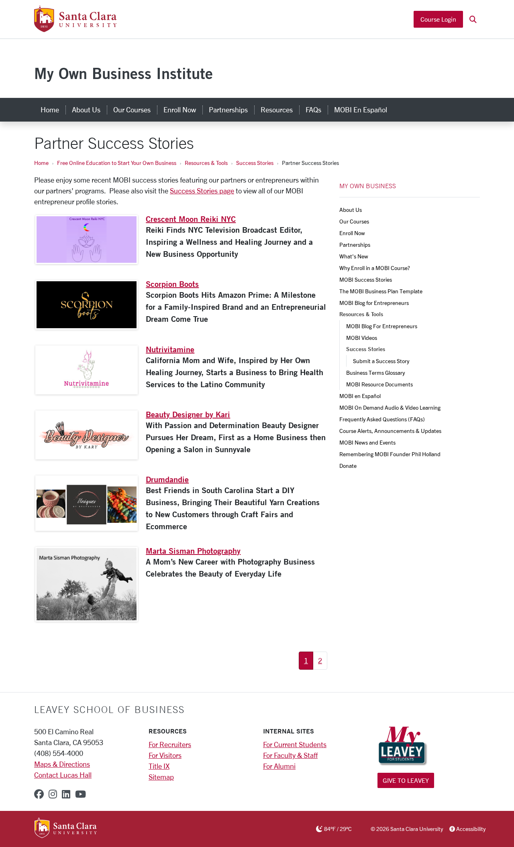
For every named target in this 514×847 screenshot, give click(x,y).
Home (50, 110)
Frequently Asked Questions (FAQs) (382, 419)
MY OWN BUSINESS (367, 186)
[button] (473, 19)
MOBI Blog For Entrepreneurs (381, 326)
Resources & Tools (206, 162)
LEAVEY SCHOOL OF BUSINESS (109, 709)
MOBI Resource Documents (379, 384)
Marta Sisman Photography (193, 551)
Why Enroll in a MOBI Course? (374, 267)
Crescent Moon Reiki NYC (191, 219)
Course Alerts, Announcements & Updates (390, 430)
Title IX (159, 766)
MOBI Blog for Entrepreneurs (374, 302)
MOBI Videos (361, 337)
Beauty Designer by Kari (188, 414)
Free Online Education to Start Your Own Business (116, 162)
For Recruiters (170, 744)
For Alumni (279, 766)
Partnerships (228, 110)
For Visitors (165, 755)
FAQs (313, 110)
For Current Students (294, 744)
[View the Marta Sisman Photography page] (86, 584)
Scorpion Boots (172, 284)
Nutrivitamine (170, 349)
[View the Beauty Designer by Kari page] (86, 434)
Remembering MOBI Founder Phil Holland (390, 454)
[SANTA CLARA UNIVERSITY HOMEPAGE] (66, 828)
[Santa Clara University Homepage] (75, 29)
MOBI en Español (360, 110)
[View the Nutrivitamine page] (86, 369)
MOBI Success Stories (365, 279)
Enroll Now (179, 110)
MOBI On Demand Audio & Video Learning (390, 407)
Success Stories (254, 162)
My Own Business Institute (123, 73)
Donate (348, 465)
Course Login (438, 19)
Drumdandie (167, 479)
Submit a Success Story (381, 360)
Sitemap (161, 777)
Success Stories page (202, 191)
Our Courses (132, 110)
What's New (353, 256)
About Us (86, 110)
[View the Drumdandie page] (86, 502)
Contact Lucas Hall (63, 775)
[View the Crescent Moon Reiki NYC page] (86, 239)
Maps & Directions (62, 764)
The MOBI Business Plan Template (380, 291)
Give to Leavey (406, 780)
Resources (277, 110)
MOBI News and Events (367, 442)
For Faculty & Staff (290, 755)
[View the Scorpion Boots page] (86, 304)
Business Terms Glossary (375, 372)
